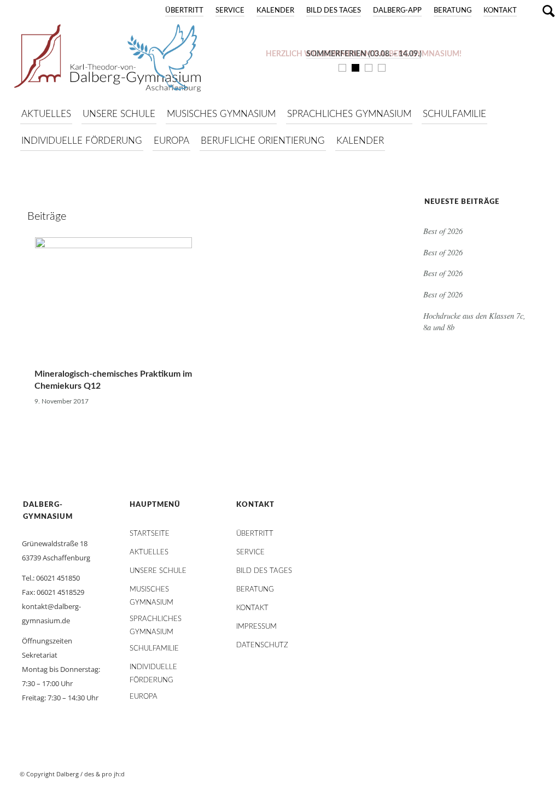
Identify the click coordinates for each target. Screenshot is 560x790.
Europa (144, 696)
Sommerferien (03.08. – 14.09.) (364, 54)
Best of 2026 (443, 231)
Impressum (256, 626)
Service (229, 10)
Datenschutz (262, 645)
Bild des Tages (333, 10)
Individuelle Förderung (153, 670)
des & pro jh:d (104, 774)
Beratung (452, 10)
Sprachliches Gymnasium (156, 622)
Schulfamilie (154, 648)
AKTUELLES (149, 552)
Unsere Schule (158, 571)
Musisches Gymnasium (151, 592)
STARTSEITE (150, 533)
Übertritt (184, 10)
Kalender (275, 10)
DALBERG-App (397, 10)
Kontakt (500, 10)
